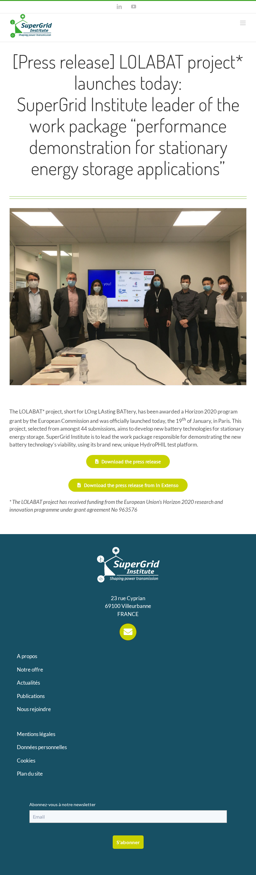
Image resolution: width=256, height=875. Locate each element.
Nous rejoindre (34, 709)
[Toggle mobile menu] (243, 23)
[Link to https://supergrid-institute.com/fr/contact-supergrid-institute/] (128, 632)
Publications (31, 696)
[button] (14, 297)
